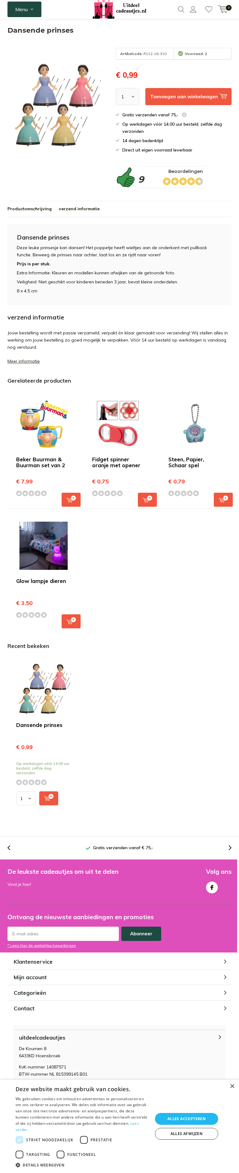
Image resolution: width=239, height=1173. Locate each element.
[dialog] (119, 1126)
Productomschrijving (29, 209)
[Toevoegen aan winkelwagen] (48, 798)
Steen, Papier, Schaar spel (186, 462)
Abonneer (141, 934)
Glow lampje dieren (41, 581)
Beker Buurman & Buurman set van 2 (40, 462)
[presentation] (12, 847)
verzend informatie (79, 209)
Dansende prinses (39, 725)
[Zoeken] (181, 9)
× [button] (232, 1086)
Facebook (212, 887)
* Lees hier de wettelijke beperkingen (41, 945)
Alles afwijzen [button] (187, 1133)
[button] (82, 1165)
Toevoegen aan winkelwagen (71, 500)
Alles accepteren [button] (186, 1118)
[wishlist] (208, 9)
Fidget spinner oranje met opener (116, 462)
